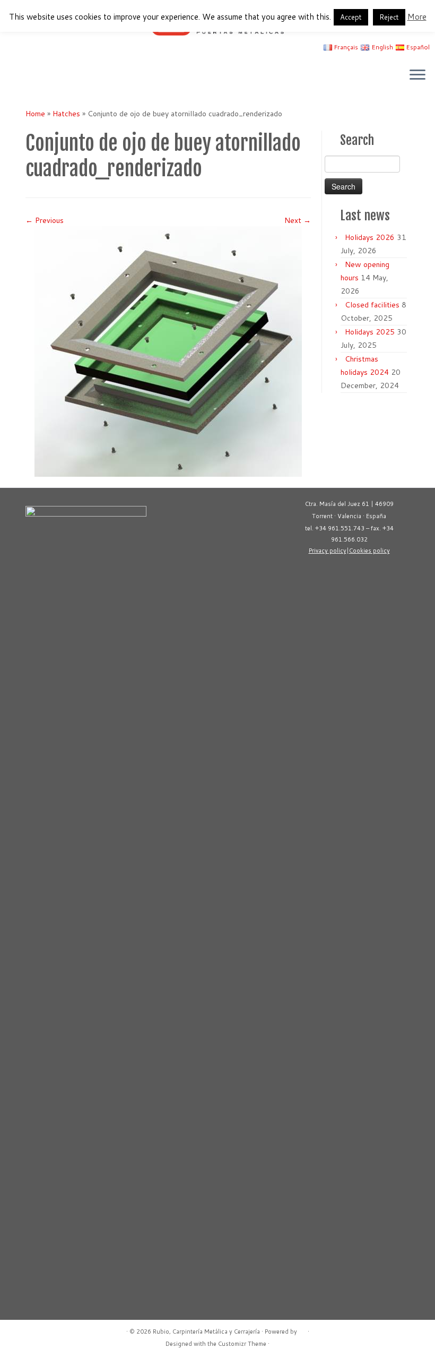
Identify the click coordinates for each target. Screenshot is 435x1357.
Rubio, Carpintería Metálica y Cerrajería (206, 1331)
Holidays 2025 (370, 332)
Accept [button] (351, 17)
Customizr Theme (242, 1343)
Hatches (66, 113)
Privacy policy (327, 550)
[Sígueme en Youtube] (19, 76)
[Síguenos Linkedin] (34, 76)
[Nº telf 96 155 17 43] (48, 76)
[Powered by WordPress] (302, 1329)
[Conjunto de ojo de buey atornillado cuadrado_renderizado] (168, 351)
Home (35, 113)
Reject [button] (389, 17)
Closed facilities (372, 304)
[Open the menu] (417, 75)
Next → (297, 220)
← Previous (44, 220)
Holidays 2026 (370, 237)
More (417, 16)
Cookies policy (369, 550)
